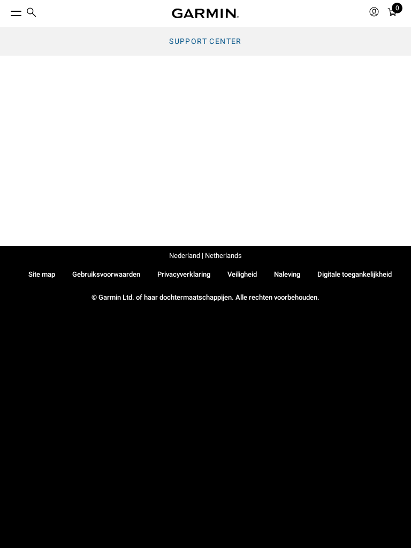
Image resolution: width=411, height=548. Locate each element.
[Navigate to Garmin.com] (205, 13)
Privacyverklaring (183, 274)
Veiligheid (242, 274)
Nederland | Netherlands (205, 256)
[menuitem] (32, 13)
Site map (41, 274)
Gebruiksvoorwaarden (106, 274)
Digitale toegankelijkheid (354, 274)
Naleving (287, 274)
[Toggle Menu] (6, 10)
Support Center (205, 41)
